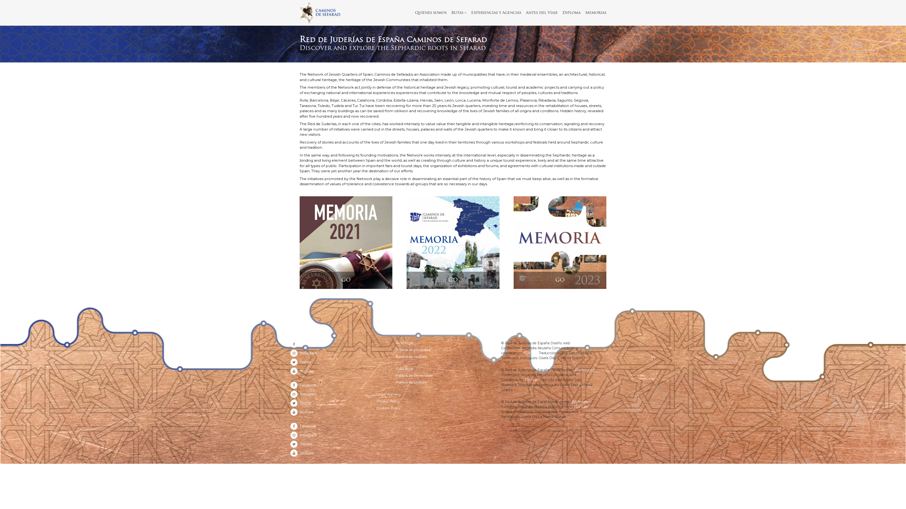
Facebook (308, 344)
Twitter (305, 362)
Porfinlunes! (581, 343)
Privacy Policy (388, 401)
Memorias (595, 13)
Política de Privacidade (414, 376)
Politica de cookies (411, 357)
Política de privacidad (413, 350)
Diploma (571, 13)
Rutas (457, 13)
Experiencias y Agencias (496, 13)
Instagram (308, 353)
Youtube (307, 371)
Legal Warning (389, 394)
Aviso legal (404, 343)
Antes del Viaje (542, 13)
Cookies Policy (388, 408)
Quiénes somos (431, 13)
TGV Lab (531, 353)
